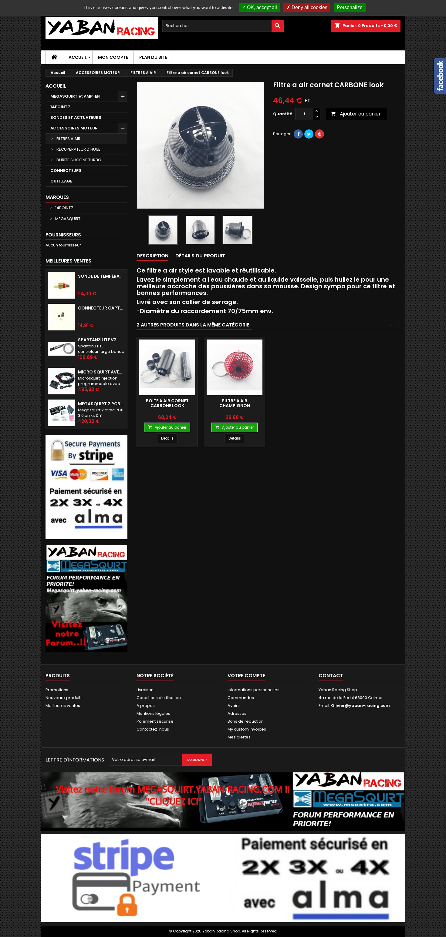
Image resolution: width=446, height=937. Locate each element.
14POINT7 (60, 107)
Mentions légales (153, 713)
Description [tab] (152, 255)
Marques (57, 197)
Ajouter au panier (356, 113)
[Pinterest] (319, 134)
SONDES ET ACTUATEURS (75, 117)
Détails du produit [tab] (200, 255)
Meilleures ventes (63, 705)
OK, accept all (261, 7)
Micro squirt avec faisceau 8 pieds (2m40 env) (101, 372)
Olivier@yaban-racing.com (360, 705)
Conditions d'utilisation (159, 698)
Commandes (241, 698)
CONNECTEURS (66, 170)
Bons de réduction (246, 721)
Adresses (237, 713)
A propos (146, 705)
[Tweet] (308, 134)
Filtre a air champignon (234, 403)
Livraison (145, 690)
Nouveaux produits (64, 698)
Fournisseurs (63, 234)
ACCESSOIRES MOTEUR (74, 128)
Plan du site (153, 57)
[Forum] (86, 598)
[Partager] (298, 134)
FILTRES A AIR (68, 139)
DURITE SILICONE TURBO (78, 160)
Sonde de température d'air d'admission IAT (101, 276)
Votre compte (246, 675)
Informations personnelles (253, 690)
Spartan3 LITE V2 (97, 339)
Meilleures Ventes (68, 260)
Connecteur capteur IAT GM (101, 308)
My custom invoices (247, 729)
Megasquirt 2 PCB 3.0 (101, 403)
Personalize (350, 7)
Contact (331, 675)
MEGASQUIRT (67, 219)
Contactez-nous (153, 729)
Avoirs (234, 705)
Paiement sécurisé (155, 721)
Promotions (57, 690)
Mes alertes (239, 737)
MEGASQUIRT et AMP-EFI (75, 96)
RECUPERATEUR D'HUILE (78, 149)
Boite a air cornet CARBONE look (167, 403)
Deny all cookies (308, 7)
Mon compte (113, 57)
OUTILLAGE (61, 181)
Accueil (78, 57)
